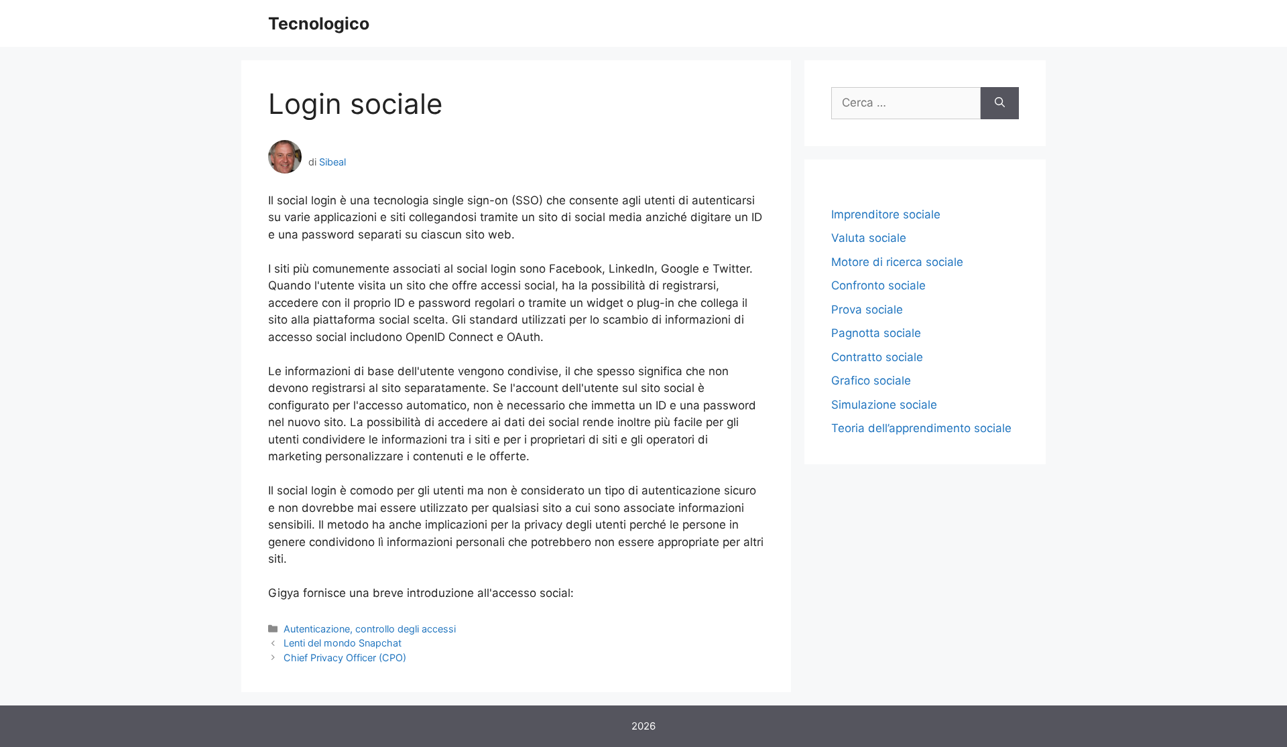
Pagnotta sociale (876, 333)
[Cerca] (1000, 103)
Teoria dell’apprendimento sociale (921, 428)
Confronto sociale (878, 285)
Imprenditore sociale (885, 214)
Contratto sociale (877, 357)
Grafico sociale (871, 380)
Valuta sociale (868, 238)
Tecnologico (318, 23)
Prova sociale (867, 309)
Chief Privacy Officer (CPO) (345, 657)
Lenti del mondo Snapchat (343, 643)
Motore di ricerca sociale (897, 262)
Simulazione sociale (884, 404)
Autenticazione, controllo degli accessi (370, 628)
